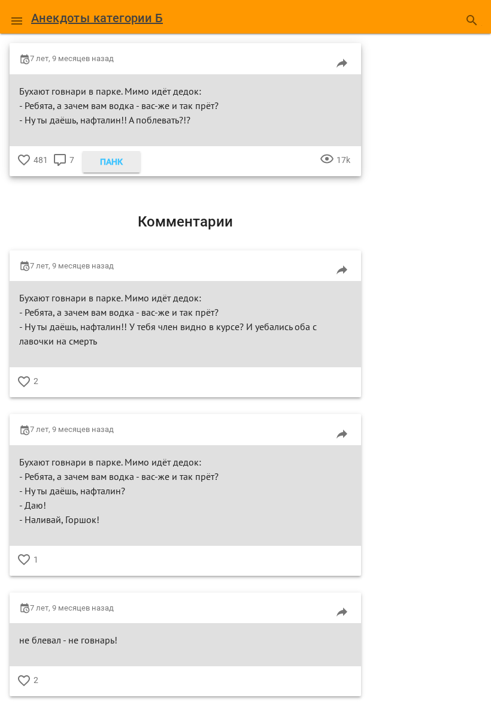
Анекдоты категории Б (97, 18)
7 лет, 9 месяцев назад (72, 58)
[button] (16, 16)
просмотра (327, 169)
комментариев (59, 169)
